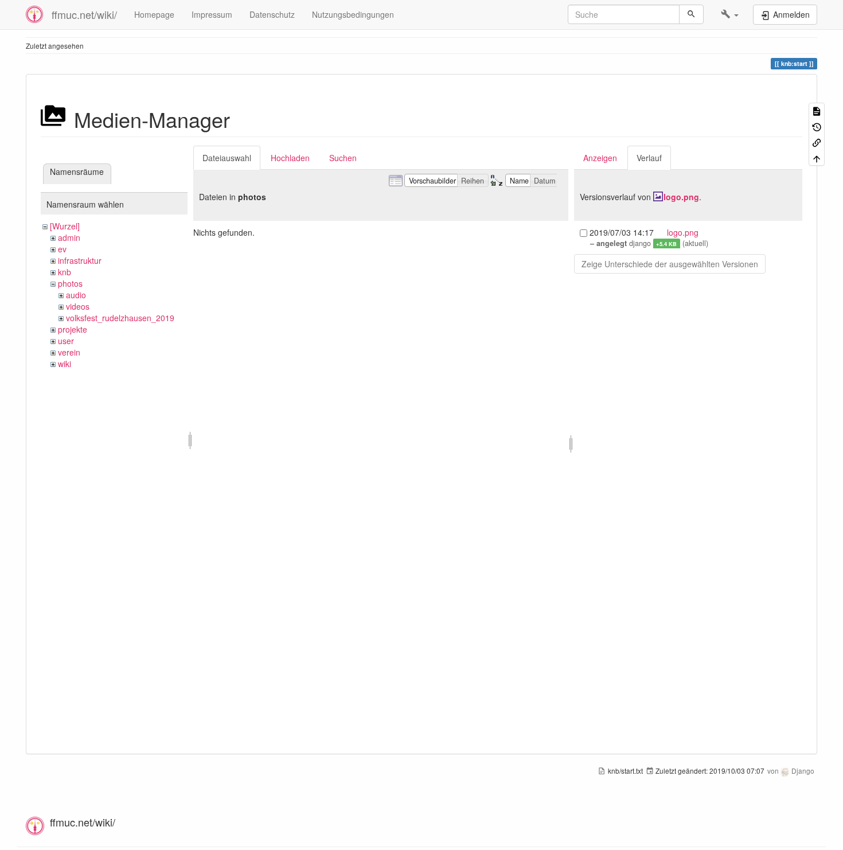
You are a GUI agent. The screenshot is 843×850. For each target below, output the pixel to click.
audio (76, 295)
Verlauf (649, 157)
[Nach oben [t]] (816, 157)
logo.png (681, 196)
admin (69, 237)
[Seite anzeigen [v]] (816, 110)
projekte (72, 329)
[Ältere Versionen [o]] (816, 126)
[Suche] (691, 14)
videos (77, 306)
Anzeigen (600, 157)
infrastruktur (80, 260)
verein (69, 352)
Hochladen (290, 157)
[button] (729, 14)
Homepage (154, 14)
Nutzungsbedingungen (353, 14)
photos (70, 283)
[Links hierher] (816, 142)
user (66, 340)
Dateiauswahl (226, 157)
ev (62, 249)
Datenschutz (272, 14)
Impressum (212, 14)
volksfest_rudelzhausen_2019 (120, 317)
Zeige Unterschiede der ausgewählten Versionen (669, 264)
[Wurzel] (65, 226)
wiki (64, 363)
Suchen (343, 157)
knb (64, 272)
